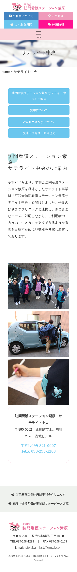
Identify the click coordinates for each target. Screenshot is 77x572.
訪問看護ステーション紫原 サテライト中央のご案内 (39, 96)
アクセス (57, 16)
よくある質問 (23, 24)
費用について (39, 110)
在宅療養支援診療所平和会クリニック (40, 494)
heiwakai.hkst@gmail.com (43, 547)
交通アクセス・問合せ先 (39, 133)
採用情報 (58, 24)
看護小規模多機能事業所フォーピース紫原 (40, 503)
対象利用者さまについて (39, 122)
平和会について (23, 16)
